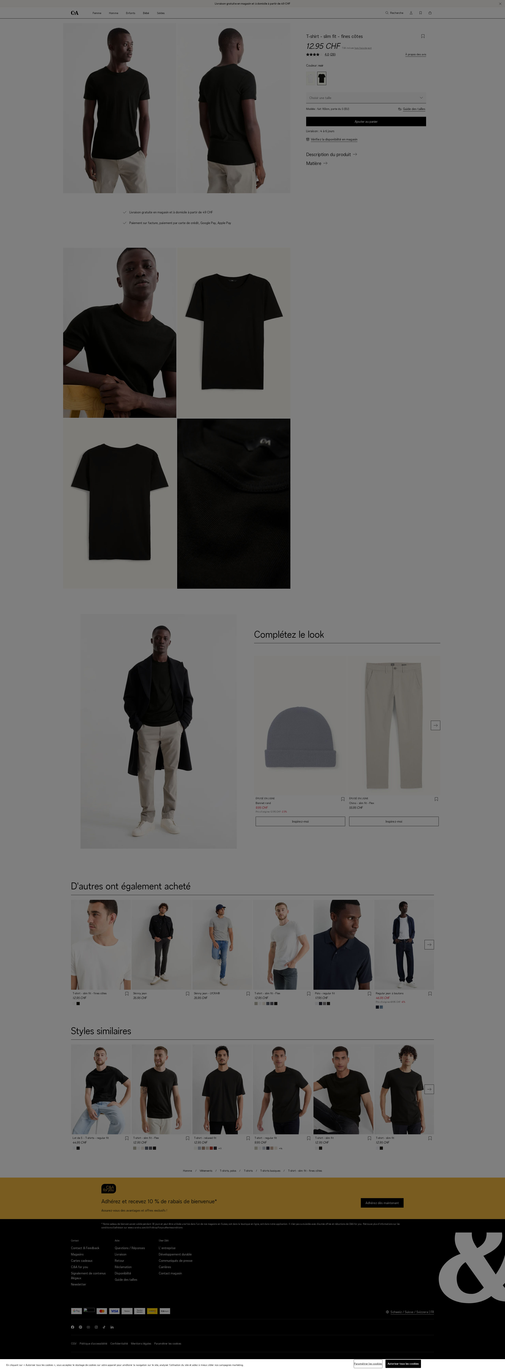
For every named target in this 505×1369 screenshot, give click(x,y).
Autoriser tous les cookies (403, 1363)
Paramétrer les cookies (368, 1363)
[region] (252, 1364)
